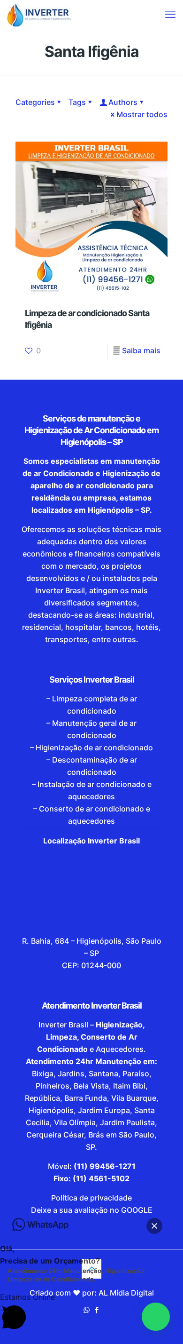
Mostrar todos (142, 114)
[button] (156, 1317)
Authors (122, 102)
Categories (35, 102)
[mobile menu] (170, 14)
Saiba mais (141, 350)
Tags (77, 102)
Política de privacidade (91, 1197)
